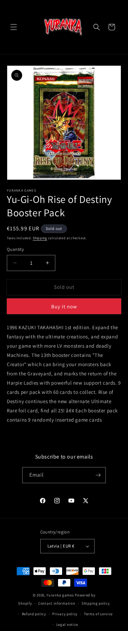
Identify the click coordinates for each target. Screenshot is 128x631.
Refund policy (34, 613)
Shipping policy (96, 603)
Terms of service (98, 613)
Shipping (40, 238)
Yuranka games (60, 595)
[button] (13, 27)
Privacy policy (64, 613)
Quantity (15, 249)
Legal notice (67, 624)
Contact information (56, 603)
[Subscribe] (97, 475)
